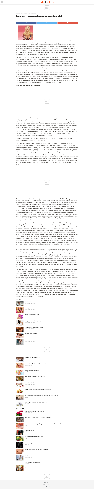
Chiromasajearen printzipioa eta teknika (34, 327)
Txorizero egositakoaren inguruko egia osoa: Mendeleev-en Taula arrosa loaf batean (44, 424)
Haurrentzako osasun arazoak (32, 370)
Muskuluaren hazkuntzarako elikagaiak (34, 436)
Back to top (47, 482)
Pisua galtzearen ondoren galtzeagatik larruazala (36, 321)
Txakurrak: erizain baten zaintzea (32, 357)
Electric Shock (28, 456)
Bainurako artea (28, 301)
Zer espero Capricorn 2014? (31, 443)
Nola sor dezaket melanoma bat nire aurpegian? (36, 363)
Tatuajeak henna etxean (30, 340)
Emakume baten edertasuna (21, 13)
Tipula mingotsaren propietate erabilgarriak (35, 376)
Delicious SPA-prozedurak (31, 333)
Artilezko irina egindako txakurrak (33, 462)
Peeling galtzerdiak (29, 308)
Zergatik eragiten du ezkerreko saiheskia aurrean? (36, 449)
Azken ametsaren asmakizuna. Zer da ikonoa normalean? (38, 417)
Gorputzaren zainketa (32, 13)
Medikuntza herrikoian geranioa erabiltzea (34, 411)
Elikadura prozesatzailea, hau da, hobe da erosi (36, 402)
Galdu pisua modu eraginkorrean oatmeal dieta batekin (38, 466)
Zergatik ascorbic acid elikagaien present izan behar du (38, 389)
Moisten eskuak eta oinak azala (32, 314)
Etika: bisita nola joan (29, 430)
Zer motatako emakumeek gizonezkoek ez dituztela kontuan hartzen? (41, 395)
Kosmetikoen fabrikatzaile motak (32, 383)
